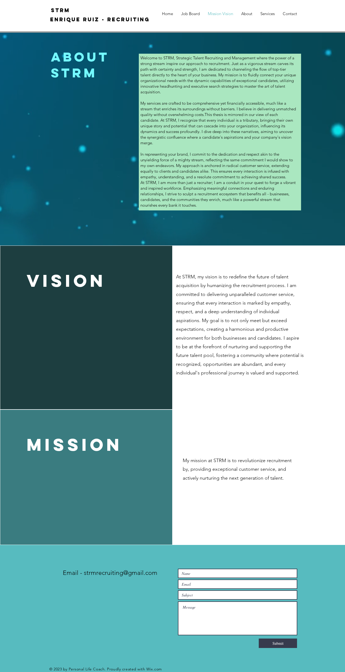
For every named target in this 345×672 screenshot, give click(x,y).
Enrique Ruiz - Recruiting (100, 19)
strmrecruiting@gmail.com (120, 573)
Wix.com (154, 669)
